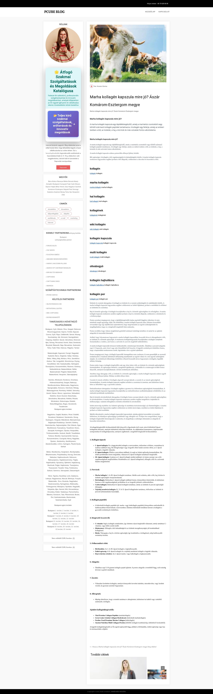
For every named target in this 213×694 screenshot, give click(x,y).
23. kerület (67, 529)
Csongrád (63, 184)
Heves (62, 187)
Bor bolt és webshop (54, 272)
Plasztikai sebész (52, 254)
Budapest (56, 184)
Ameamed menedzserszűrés (56, 259)
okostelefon (52, 209)
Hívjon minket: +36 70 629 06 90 (157, 3)
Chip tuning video (53, 281)
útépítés (66, 214)
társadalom (65, 209)
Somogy (75, 189)
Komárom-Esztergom (55, 189)
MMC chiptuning (52, 313)
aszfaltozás (52, 218)
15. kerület (73, 521)
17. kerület (62, 524)
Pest (71, 189)
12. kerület (70, 518)
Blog (66, 156)
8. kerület (65, 516)
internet (50, 222)
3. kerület (73, 510)
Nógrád (66, 189)
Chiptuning (50, 277)
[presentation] (163, 668)
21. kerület (75, 526)
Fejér (69, 184)
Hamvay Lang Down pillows (56, 263)
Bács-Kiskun (52, 181)
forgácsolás (51, 246)
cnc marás (50, 250)
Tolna (67, 192)
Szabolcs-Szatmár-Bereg (56, 192)
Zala (63, 195)
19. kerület (58, 526)
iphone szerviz (51, 295)
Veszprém (75, 192)
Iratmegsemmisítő (53, 317)
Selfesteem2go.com (53, 304)
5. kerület (62, 513)
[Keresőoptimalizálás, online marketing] (54, 14)
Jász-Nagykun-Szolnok (73, 187)
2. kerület (65, 510)
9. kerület (72, 516)
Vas (70, 192)
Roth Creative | (113, 691)
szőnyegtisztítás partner (63, 240)
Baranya (60, 181)
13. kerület (57, 521)
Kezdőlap (150, 12)
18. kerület (70, 524)
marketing (73, 218)
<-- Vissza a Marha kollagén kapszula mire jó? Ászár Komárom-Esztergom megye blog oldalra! (123, 647)
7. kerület (58, 516)
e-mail (63, 218)
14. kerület (65, 521)
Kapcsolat (164, 12)
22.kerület (59, 529)
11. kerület (62, 518)
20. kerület (66, 526)
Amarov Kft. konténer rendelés (58, 268)
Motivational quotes (54, 308)
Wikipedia (49, 286)
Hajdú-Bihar (55, 187)
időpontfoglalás (53, 214)
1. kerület (58, 510)
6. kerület (70, 513)
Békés (66, 181)
